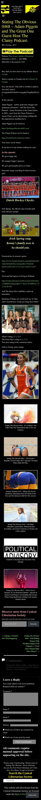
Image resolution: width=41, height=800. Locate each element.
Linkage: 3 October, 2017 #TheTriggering (10, 637)
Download (29, 56)
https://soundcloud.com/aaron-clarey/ (16, 137)
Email (6, 717)
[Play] (17, 53)
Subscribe (33, 624)
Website (6, 725)
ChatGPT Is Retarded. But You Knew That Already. (20, 560)
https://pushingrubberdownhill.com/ (15, 128)
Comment (7, 691)
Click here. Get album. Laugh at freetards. (22, 768)
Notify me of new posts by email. (17, 737)
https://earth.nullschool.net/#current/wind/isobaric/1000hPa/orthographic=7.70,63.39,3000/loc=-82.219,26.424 (20, 283)
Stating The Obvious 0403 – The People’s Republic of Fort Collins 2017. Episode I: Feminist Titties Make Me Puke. (21, 460)
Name (6, 709)
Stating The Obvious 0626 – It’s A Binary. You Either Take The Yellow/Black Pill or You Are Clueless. (20, 427)
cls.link (4, 74)
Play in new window (16, 56)
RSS (23, 61)
